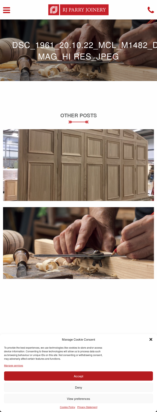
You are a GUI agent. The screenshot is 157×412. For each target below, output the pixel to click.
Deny (78, 387)
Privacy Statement (87, 407)
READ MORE (78, 171)
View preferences (78, 398)
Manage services (13, 365)
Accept (78, 376)
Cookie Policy (67, 407)
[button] (151, 339)
